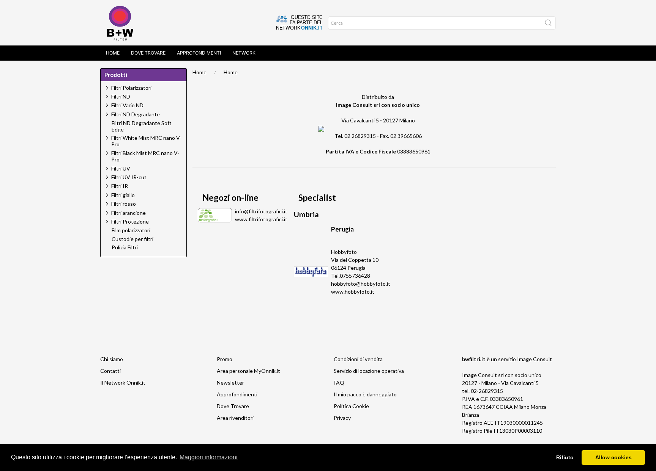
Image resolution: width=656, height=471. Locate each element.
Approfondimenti (199, 53)
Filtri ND (120, 96)
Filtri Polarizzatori (131, 87)
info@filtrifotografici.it (261, 211)
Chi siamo (111, 359)
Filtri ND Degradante (135, 114)
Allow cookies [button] (613, 457)
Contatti (110, 371)
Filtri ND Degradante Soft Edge (142, 126)
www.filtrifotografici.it (261, 219)
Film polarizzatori (131, 230)
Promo (224, 359)
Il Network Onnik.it (122, 382)
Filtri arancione (128, 213)
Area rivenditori (235, 418)
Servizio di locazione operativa (369, 371)
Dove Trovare (148, 53)
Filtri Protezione (130, 221)
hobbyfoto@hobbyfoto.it (360, 283)
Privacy (342, 418)
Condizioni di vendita (358, 359)
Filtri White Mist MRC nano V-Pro (146, 141)
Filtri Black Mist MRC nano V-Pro (145, 156)
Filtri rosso (123, 203)
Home (113, 53)
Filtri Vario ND (127, 105)
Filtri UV (120, 168)
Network (243, 53)
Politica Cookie (351, 406)
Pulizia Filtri (125, 247)
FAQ (339, 382)
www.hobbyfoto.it (352, 291)
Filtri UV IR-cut (129, 177)
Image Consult (534, 359)
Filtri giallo (123, 195)
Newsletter (230, 382)
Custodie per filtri (132, 239)
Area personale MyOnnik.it (248, 371)
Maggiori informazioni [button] (209, 457)
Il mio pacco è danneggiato (365, 394)
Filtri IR (119, 186)
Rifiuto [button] (565, 457)
